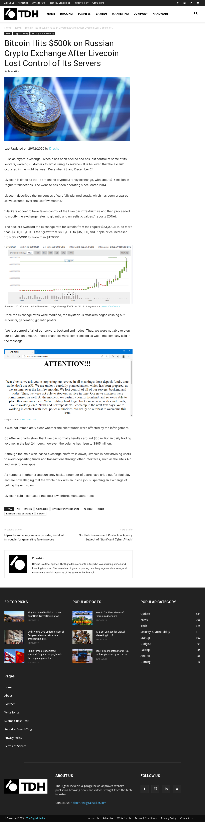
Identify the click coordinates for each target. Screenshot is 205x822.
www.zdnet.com (28, 419)
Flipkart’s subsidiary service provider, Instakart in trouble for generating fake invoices (34, 537)
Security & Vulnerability (43, 33)
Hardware (161, 13)
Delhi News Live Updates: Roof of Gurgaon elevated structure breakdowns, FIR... (46, 635)
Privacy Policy (81, 2)
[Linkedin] (191, 3)
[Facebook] (178, 3)
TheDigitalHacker (36, 818)
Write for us (12, 712)
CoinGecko (42, 508)
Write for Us (38, 2)
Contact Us (98, 2)
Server (41, 513)
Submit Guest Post (16, 721)
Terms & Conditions (59, 2)
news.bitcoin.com (110, 306)
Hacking (66, 13)
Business (84, 13)
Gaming (101, 13)
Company (141, 13)
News (18, 27)
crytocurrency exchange (65, 508)
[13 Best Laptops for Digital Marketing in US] (82, 637)
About (8, 695)
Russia (100, 508)
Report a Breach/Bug (18, 729)
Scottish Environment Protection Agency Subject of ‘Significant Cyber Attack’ (106, 537)
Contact (9, 704)
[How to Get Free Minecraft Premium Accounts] (82, 618)
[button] (196, 14)
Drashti (12, 71)
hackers (88, 508)
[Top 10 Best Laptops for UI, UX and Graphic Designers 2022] (82, 656)
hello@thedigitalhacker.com (89, 803)
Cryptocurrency (21, 33)
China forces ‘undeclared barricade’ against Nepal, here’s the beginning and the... (45, 655)
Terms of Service (15, 746)
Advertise (23, 2)
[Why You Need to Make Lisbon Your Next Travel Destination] (14, 616)
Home (51, 13)
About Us (9, 2)
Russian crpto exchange (19, 513)
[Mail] (198, 3)
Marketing (120, 13)
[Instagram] (184, 3)
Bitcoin (28, 508)
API (18, 508)
